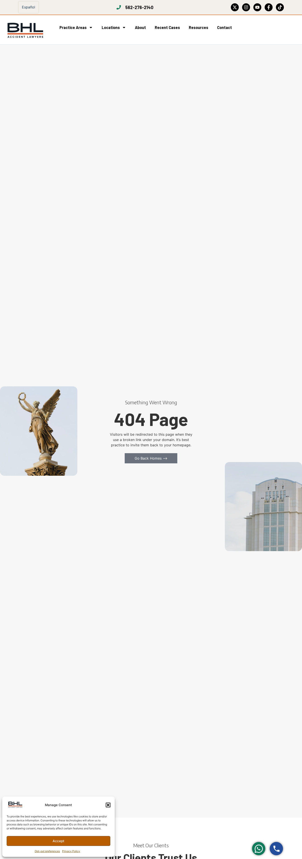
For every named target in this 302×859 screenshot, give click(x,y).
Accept (58, 841)
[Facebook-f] (269, 7)
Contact (224, 27)
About (140, 27)
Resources (198, 27)
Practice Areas (73, 27)
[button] (108, 805)
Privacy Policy (71, 851)
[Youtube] (257, 7)
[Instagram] (246, 7)
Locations (111, 27)
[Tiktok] (280, 7)
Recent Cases (167, 27)
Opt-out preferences (47, 851)
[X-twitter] (235, 7)
